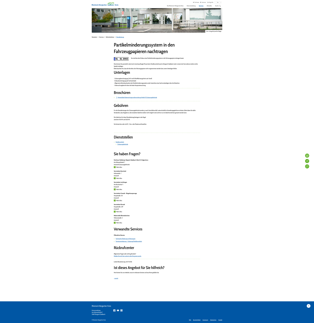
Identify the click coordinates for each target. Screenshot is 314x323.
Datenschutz (213, 320)
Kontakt (220, 320)
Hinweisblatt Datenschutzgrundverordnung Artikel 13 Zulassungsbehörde (137, 97)
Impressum (205, 320)
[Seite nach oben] (309, 306)
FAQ (190, 320)
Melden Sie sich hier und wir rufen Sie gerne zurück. (127, 256)
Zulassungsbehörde (122, 144)
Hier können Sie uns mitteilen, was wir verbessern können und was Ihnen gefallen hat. (136, 272)
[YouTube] (118, 310)
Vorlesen (197, 2)
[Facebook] (114, 310)
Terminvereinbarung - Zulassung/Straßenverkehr (129, 241)
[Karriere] (307, 161)
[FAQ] (307, 155)
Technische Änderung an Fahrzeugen (125, 239)
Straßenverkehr (120, 142)
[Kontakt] (307, 166)
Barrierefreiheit (197, 320)
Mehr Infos (119, 167)
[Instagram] (121, 310)
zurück (116, 278)
